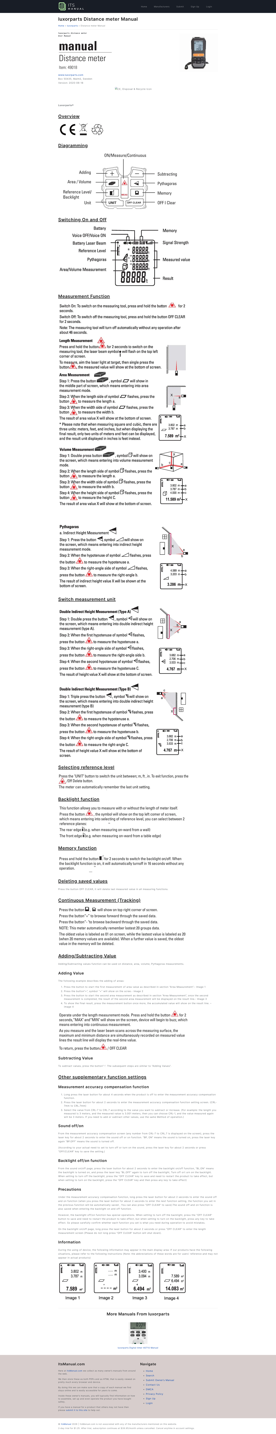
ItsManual (66, 1424)
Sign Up (195, 6)
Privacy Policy (154, 1393)
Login (209, 6)
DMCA (150, 1389)
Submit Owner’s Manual (160, 1380)
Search (150, 1375)
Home (144, 6)
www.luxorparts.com (70, 74)
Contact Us (153, 1384)
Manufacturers (161, 6)
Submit (180, 6)
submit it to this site (76, 1410)
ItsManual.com (74, 1370)
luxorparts (72, 25)
